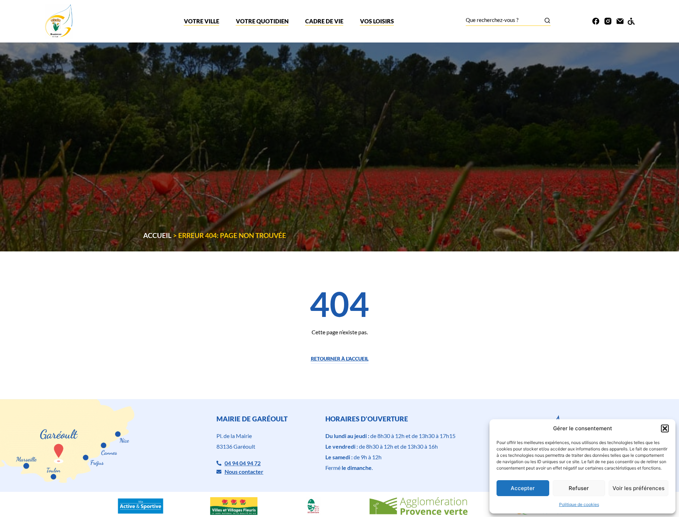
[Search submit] (547, 20)
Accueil (157, 235)
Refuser (579, 488)
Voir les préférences (639, 488)
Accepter (523, 488)
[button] (664, 428)
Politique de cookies (579, 504)
